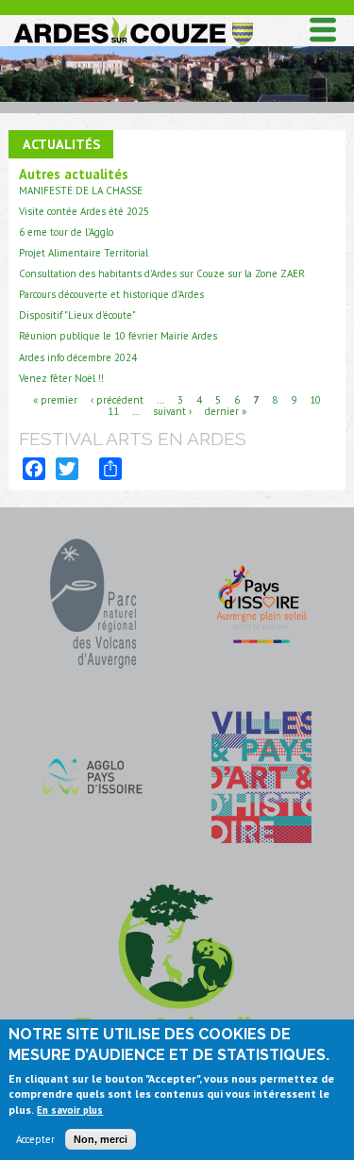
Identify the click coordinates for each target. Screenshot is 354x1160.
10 (315, 399)
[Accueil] (131, 19)
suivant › (172, 411)
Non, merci (100, 1139)
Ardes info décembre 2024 (78, 357)
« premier (55, 399)
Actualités (61, 144)
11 (113, 411)
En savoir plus (70, 1110)
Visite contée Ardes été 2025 (84, 211)
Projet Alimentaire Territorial (83, 252)
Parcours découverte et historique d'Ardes (111, 294)
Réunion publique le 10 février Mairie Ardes (118, 335)
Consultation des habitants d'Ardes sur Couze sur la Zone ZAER (162, 273)
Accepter (35, 1139)
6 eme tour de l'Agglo (66, 232)
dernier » (225, 411)
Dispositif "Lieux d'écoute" (77, 315)
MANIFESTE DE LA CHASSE (81, 190)
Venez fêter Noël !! (61, 378)
